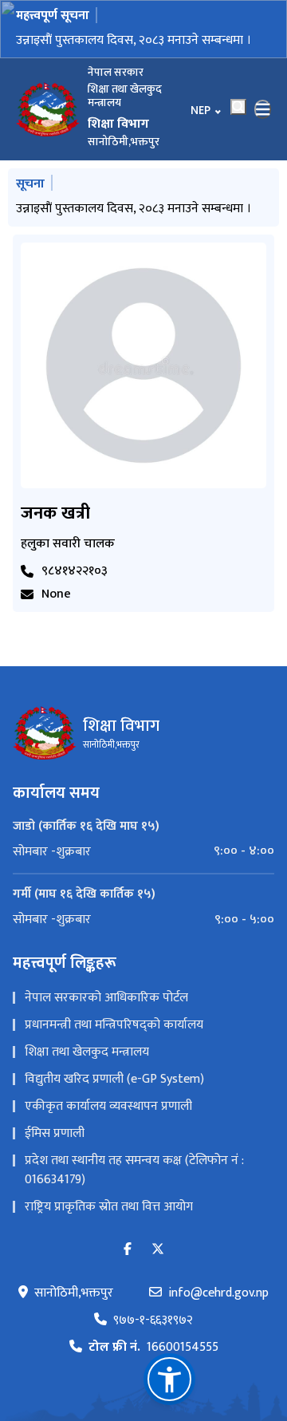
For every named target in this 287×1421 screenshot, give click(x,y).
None (56, 594)
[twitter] (157, 1250)
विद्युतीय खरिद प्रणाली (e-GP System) (114, 1079)
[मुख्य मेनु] (263, 109)
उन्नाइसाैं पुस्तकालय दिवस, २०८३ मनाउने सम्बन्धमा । (133, 40)
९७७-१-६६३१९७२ (153, 1320)
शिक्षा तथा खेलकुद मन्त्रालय (87, 1052)
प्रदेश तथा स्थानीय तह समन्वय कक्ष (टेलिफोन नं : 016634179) (134, 1170)
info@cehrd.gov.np (218, 1293)
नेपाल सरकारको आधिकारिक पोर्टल (106, 998)
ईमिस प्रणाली (55, 1133)
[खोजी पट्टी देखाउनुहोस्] (238, 107)
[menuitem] (143, 851)
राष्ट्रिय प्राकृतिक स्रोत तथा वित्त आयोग (109, 1207)
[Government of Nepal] (48, 109)
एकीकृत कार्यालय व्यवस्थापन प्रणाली (108, 1106)
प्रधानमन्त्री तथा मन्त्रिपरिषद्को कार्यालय (114, 1025)
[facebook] (128, 1250)
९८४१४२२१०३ (74, 571)
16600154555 (153, 1347)
